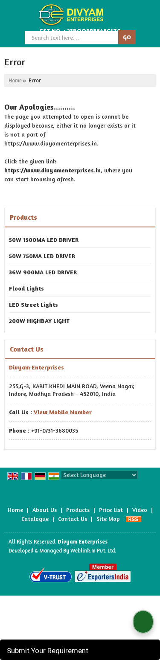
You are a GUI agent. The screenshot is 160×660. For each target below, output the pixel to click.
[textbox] (72, 37)
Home (15, 80)
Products (23, 217)
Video (139, 509)
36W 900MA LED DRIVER (43, 272)
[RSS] (133, 518)
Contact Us (72, 518)
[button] (63, 412)
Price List (111, 509)
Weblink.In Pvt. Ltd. (93, 550)
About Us (44, 509)
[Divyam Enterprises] (70, 15)
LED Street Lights (33, 304)
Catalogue (35, 518)
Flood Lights (26, 288)
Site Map (108, 518)
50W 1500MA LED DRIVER (44, 239)
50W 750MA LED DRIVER (42, 255)
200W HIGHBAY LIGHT (39, 320)
